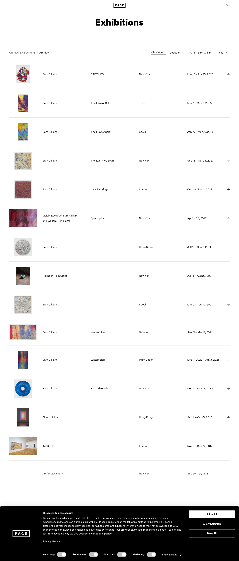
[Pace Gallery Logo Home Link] (119, 5)
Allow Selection (212, 523)
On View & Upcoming (22, 52)
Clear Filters (158, 52)
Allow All (212, 514)
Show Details (169, 554)
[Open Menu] (11, 5)
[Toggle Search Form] (228, 4)
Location (175, 52)
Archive (44, 52)
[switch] (93, 554)
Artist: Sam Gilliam (201, 52)
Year (222, 52)
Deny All (212, 533)
